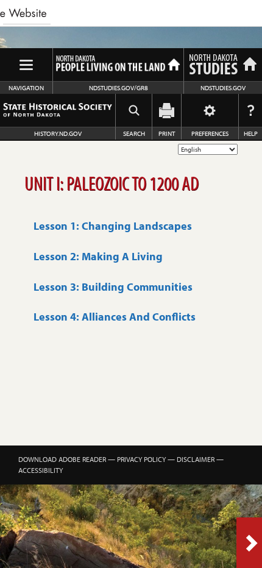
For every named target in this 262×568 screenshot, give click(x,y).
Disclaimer (195, 459)
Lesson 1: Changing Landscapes (113, 226)
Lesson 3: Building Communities (113, 287)
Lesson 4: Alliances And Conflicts (115, 317)
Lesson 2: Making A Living (98, 256)
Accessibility (40, 470)
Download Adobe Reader (62, 459)
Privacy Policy (141, 459)
